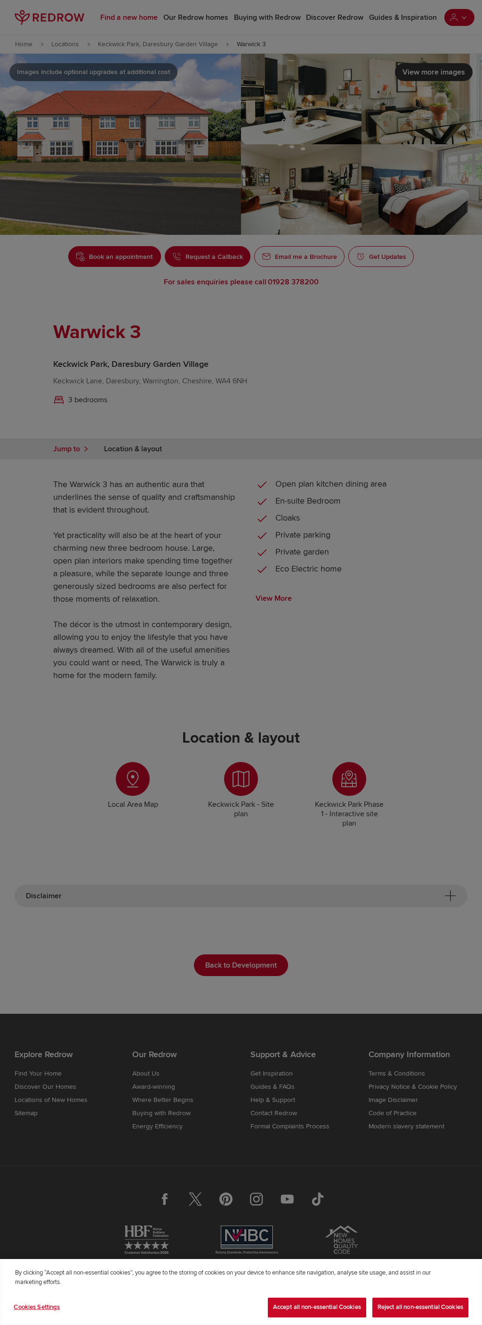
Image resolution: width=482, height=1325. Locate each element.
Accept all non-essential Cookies (317, 1307)
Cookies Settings (37, 1307)
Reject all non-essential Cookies (420, 1307)
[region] (241, 1292)
